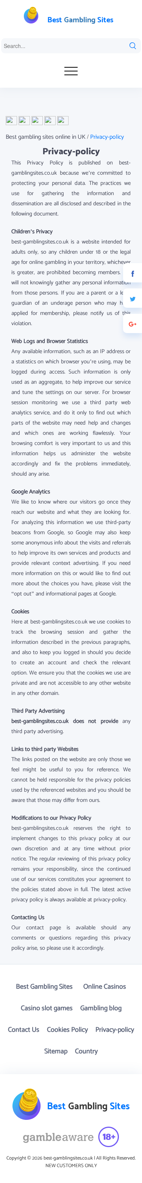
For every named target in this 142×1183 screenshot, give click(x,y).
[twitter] (132, 298)
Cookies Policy (67, 1030)
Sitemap (55, 1051)
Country (86, 1051)
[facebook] (132, 272)
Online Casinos (104, 986)
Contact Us (23, 1030)
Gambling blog (101, 1008)
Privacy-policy (114, 1030)
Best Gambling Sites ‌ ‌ (46, 986)
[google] (132, 323)
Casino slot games (47, 1008)
